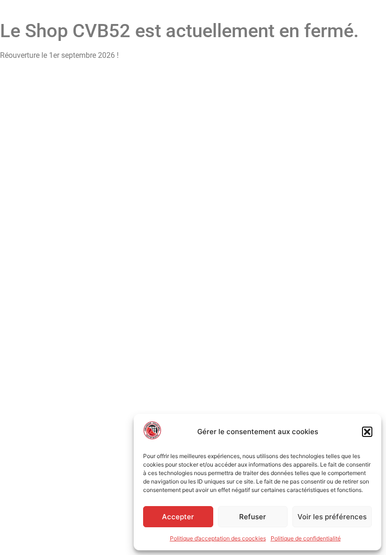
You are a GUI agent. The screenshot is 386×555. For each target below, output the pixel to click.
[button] (367, 431)
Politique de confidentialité (306, 538)
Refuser (252, 516)
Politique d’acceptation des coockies (218, 538)
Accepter (178, 516)
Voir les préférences (332, 516)
